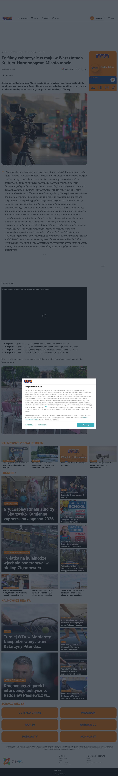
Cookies (36, 419)
